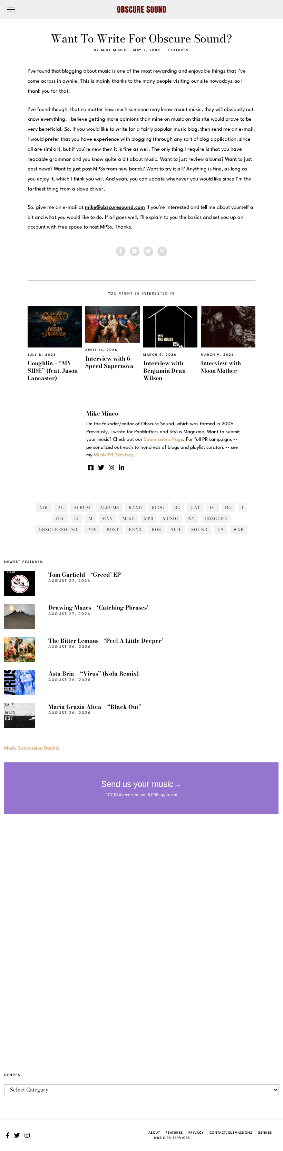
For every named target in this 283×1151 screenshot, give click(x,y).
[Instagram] (111, 467)
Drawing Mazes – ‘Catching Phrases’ (98, 607)
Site (176, 529)
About (154, 1132)
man (107, 518)
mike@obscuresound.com (115, 207)
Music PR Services (172, 1138)
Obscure (216, 518)
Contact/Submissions (230, 1132)
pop (92, 529)
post (113, 529)
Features (178, 50)
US (220, 529)
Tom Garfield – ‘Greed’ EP (84, 574)
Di (212, 507)
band (135, 507)
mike (128, 518)
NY (191, 518)
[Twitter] (148, 251)
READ (135, 529)
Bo (177, 507)
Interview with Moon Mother (221, 367)
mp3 (148, 518)
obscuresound (58, 529)
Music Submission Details (31, 748)
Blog (158, 507)
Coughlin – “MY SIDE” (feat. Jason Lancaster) (53, 370)
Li (76, 518)
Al (61, 507)
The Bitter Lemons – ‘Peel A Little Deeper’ (105, 640)
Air (43, 507)
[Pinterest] (162, 251)
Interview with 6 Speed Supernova (109, 362)
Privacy (196, 1132)
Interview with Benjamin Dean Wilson (164, 370)
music (170, 518)
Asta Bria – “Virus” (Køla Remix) (93, 673)
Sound (199, 529)
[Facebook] (121, 251)
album (82, 507)
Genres (265, 1132)
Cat (195, 507)
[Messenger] (134, 251)
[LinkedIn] (121, 467)
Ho (228, 507)
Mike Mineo (114, 50)
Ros (156, 529)
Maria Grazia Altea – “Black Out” (95, 706)
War (238, 529)
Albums (109, 507)
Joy (60, 518)
